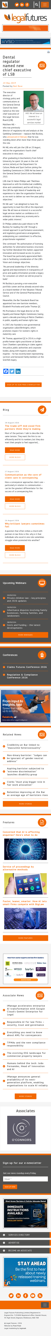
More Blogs (15, 457)
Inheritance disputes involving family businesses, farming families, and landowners (27, 613)
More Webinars (25, 635)
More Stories (25, 804)
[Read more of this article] (25, 849)
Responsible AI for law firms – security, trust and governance (25, 1023)
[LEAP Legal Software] (25, 1130)
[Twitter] (12, 371)
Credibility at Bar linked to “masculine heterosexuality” (24, 746)
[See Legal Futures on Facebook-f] (27, 5)
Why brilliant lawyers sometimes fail (25, 525)
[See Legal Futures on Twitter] (17, 5)
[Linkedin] (18, 371)
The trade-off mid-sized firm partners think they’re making (23, 427)
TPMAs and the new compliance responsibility (26, 1044)
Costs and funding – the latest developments (24, 626)
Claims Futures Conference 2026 (27, 667)
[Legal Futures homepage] (26, 18)
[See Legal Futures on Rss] (40, 1295)
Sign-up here (10, 1187)
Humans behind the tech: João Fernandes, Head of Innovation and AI (26, 1066)
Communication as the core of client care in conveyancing (23, 476)
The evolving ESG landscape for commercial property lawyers (26, 1054)
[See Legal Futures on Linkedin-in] (22, 5)
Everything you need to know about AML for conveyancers (24, 1034)
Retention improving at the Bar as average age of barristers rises (27, 793)
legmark (23, 1328)
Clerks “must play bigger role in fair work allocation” (26, 783)
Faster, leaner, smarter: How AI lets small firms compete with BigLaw (25, 903)
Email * (8, 1179)
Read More (15, 450)
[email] (25, 1179)
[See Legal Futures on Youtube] (32, 1295)
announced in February (17, 136)
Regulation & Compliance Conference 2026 (22, 676)
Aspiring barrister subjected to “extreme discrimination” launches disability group (25, 771)
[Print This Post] (48, 51)
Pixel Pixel (17, 1326)
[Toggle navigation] (45, 5)
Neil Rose (18, 86)
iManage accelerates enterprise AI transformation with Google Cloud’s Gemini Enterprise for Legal (26, 1010)
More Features (25, 938)
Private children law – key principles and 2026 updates (26, 599)
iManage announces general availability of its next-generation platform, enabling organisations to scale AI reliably (27, 1081)
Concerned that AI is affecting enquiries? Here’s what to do (21, 833)
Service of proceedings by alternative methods (18, 868)
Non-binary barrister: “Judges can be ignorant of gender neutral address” (27, 758)
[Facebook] (6, 371)
